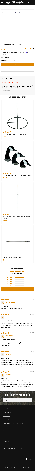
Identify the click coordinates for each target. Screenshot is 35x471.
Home (2, 7)
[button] (2, 1)
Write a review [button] (17, 289)
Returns (5, 434)
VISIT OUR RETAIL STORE (9, 419)
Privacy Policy (7, 441)
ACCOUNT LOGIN (7, 412)
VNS (21, 468)
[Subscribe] (30, 400)
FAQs (4, 437)
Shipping (5, 430)
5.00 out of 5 (21, 271)
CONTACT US (6, 415)
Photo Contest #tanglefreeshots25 (13, 448)
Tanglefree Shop (17, 467)
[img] (5, 299)
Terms (5, 445)
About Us (5, 408)
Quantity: (4, 61)
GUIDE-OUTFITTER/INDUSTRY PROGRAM (13, 423)
